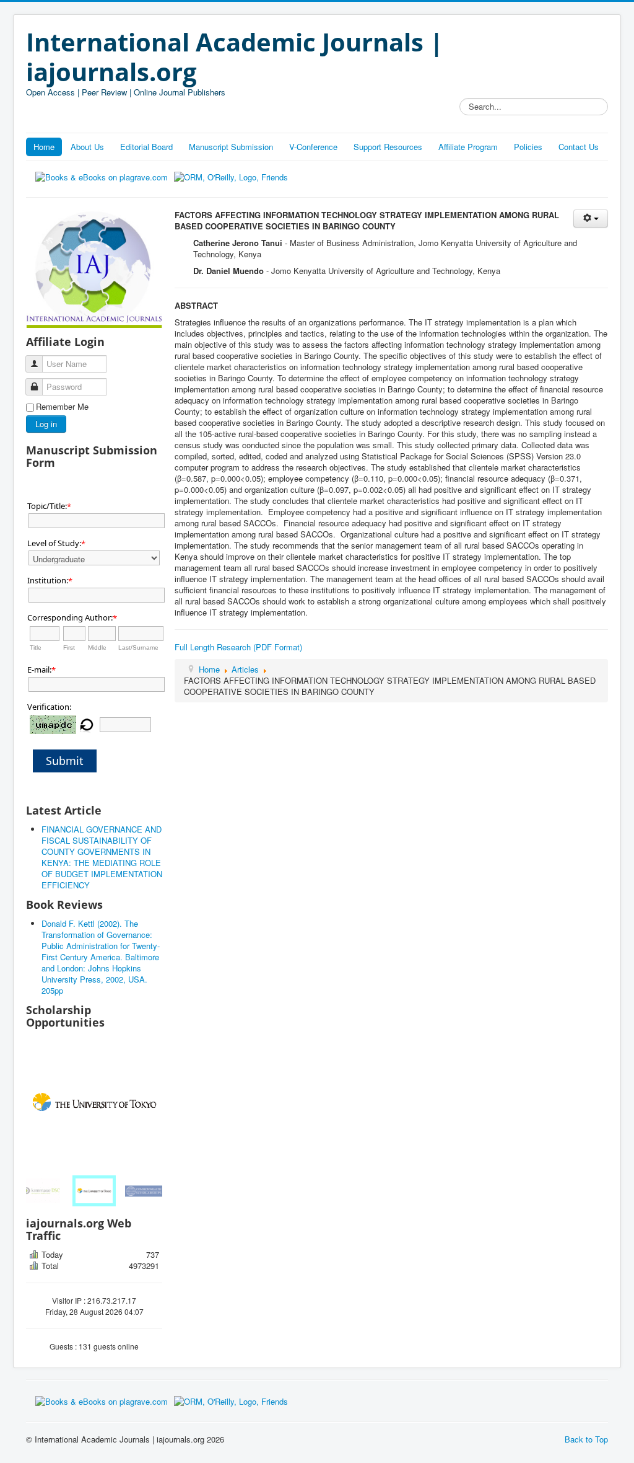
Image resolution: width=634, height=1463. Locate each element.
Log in (46, 424)
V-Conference (313, 146)
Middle (97, 647)
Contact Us (578, 146)
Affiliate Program (468, 146)
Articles (245, 669)
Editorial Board (146, 146)
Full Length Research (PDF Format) (238, 647)
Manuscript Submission (231, 146)
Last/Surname (138, 647)
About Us (87, 146)
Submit (65, 760)
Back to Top (586, 1439)
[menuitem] (49, 1190)
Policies (528, 146)
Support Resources (388, 146)
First (69, 647)
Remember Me (62, 406)
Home (43, 146)
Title (35, 647)
